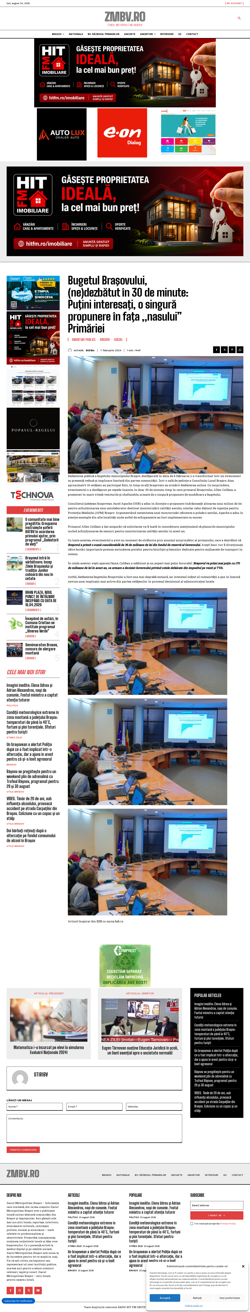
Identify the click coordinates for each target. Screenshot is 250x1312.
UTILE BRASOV (15, 791)
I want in (214, 1215)
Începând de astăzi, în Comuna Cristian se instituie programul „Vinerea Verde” (41, 624)
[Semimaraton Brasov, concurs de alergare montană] (15, 650)
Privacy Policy (228, 1223)
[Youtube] (38, 1290)
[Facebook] (216, 349)
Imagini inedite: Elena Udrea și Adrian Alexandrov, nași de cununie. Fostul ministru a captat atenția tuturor (32, 692)
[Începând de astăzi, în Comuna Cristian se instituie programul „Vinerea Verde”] (15, 624)
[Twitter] (224, 349)
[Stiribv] (71, 350)
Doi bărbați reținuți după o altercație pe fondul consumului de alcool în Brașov (31, 835)
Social (118, 339)
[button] (243, 1266)
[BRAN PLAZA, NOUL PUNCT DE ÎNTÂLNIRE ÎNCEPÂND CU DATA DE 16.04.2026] (15, 597)
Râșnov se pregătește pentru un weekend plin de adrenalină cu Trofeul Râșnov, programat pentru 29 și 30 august (33, 779)
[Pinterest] (232, 349)
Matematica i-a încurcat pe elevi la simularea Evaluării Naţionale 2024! (49, 1050)
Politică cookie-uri (194, 1305)
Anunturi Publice (84, 339)
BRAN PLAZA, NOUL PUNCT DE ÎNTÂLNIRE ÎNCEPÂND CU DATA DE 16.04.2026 (40, 598)
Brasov (30, 583)
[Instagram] (19, 1290)
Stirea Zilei (14, 737)
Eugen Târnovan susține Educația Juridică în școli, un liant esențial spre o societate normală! (140, 1050)
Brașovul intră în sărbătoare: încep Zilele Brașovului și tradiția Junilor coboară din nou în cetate (39, 568)
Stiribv (90, 350)
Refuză (197, 1298)
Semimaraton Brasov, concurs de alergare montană (41, 649)
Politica (12, 705)
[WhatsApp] (240, 349)
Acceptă (165, 1298)
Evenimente (33, 549)
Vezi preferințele (229, 1298)
